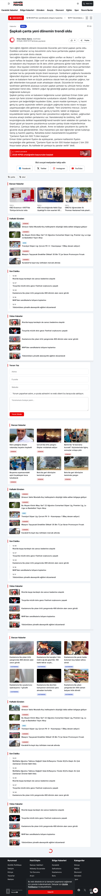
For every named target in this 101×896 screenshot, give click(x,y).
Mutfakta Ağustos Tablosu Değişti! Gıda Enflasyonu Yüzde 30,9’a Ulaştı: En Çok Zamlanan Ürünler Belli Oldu (46, 762)
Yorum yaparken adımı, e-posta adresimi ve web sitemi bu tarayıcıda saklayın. (48, 393)
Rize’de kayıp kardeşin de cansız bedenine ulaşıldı (34, 279)
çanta (12, 177)
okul (23, 177)
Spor (77, 10)
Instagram (60, 168)
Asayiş (50, 10)
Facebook (26, 168)
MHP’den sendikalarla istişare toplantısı (29, 300)
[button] (86, 18)
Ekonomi (60, 10)
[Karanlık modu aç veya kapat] (78, 3)
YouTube (78, 168)
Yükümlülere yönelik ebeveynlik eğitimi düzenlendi (51, 18)
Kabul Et (50, 892)
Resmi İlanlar (87, 10)
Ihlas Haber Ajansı (25, 39)
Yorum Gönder (17, 414)
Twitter (43, 168)
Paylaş (86, 40)
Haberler (13, 26)
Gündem (40, 10)
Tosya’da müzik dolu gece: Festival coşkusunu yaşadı (35, 286)
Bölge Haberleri (27, 10)
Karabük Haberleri (9, 10)
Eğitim (69, 10)
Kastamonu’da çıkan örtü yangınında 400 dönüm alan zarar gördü (41, 293)
